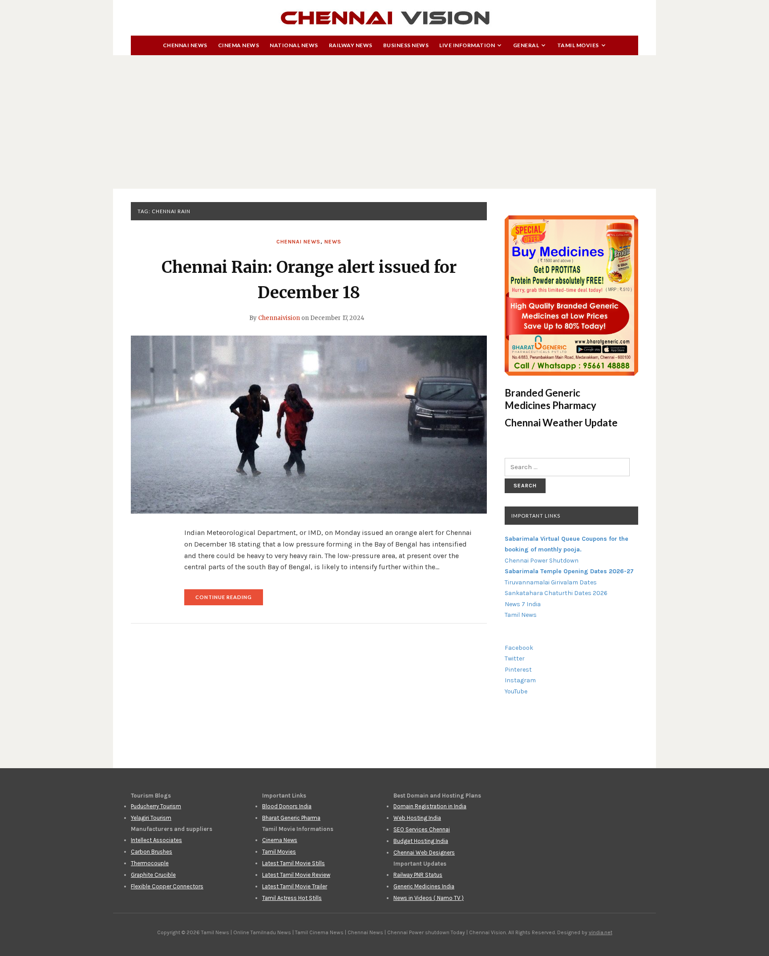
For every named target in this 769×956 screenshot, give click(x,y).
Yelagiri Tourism (151, 817)
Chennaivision (279, 318)
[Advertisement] (384, 122)
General (526, 45)
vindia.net (600, 932)
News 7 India (523, 604)
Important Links (535, 516)
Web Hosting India (417, 817)
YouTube (516, 691)
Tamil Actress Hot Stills (292, 898)
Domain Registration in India (429, 806)
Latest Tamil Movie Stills (293, 863)
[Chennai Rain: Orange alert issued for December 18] (309, 424)
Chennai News (185, 45)
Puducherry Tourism (156, 806)
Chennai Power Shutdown (542, 560)
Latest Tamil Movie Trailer (294, 886)
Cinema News (238, 45)
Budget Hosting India (420, 841)
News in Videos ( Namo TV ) (428, 898)
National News (294, 45)
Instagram (520, 680)
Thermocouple (150, 863)
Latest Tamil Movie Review (296, 874)
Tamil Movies (578, 45)
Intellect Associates (156, 840)
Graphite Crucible (153, 874)
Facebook (519, 648)
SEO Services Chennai (421, 829)
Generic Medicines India (423, 886)
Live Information (467, 45)
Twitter (515, 658)
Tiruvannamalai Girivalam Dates (551, 582)
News (332, 242)
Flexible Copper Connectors (167, 886)
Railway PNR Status (417, 874)
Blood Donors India (287, 806)
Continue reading (229, 600)
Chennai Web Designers (424, 852)
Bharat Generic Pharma (291, 817)
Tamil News (521, 615)
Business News (406, 45)
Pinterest (518, 669)
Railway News (350, 45)
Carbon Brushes (151, 851)
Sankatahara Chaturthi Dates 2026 (556, 593)
